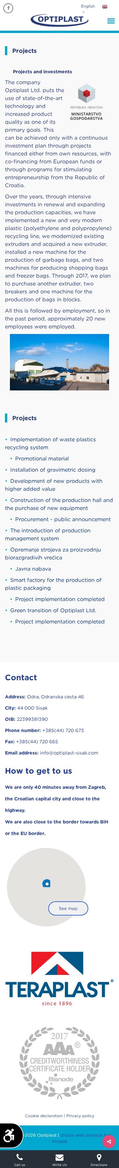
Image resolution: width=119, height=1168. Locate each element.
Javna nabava (33, 569)
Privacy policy (80, 1115)
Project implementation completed (60, 599)
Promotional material (42, 458)
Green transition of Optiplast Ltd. (53, 610)
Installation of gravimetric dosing (53, 470)
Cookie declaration (43, 1115)
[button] (46, 883)
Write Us (59, 1164)
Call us (19, 1164)
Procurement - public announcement (63, 519)
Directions (99, 1164)
